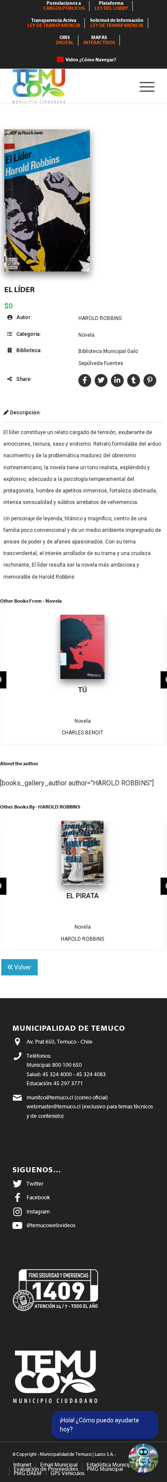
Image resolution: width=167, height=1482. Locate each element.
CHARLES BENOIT (82, 733)
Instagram (38, 1211)
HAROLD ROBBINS (100, 318)
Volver (22, 967)
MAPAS (99, 40)
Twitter (35, 1183)
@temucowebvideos (51, 1225)
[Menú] (143, 86)
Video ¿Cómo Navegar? (91, 60)
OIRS (65, 40)
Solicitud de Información (116, 23)
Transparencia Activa (53, 23)
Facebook (38, 1197)
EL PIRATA (82, 896)
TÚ (82, 690)
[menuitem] (64, 6)
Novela (86, 335)
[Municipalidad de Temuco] (69, 86)
